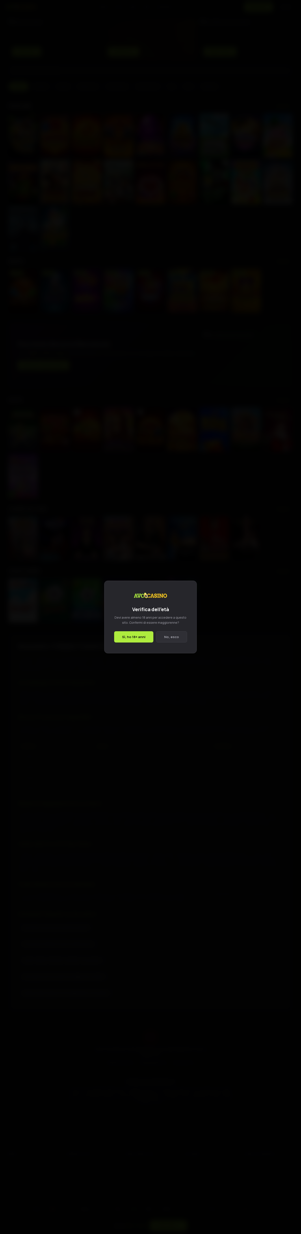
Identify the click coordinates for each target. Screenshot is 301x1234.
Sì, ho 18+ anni (133, 637)
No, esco (171, 637)
